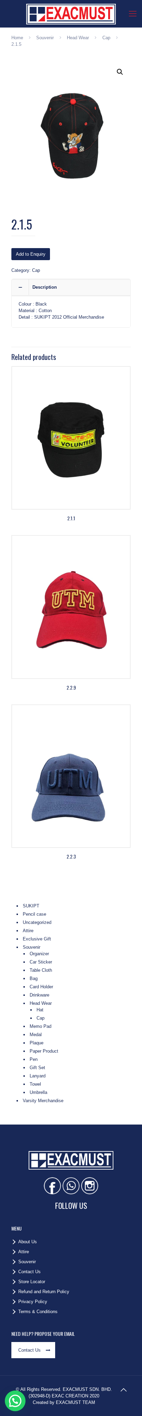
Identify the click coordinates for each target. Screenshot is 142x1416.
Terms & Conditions (38, 1311)
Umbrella (38, 1092)
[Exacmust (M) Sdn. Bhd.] (71, 13)
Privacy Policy (32, 1301)
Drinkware (39, 995)
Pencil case (34, 914)
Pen (34, 1059)
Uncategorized (37, 922)
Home (17, 37)
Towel (35, 1084)
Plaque (36, 1042)
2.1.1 (71, 518)
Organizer (39, 953)
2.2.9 (71, 687)
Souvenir (45, 37)
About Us (27, 1241)
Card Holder (41, 986)
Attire (28, 930)
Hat (40, 1009)
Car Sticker (41, 962)
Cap (106, 37)
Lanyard (37, 1075)
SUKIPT (31, 905)
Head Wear (78, 37)
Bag (34, 978)
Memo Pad (40, 1026)
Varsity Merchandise (43, 1100)
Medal (36, 1034)
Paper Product (44, 1051)
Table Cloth (41, 970)
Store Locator (31, 1281)
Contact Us (29, 1271)
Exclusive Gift (37, 938)
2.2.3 (71, 856)
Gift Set (37, 1067)
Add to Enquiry (30, 254)
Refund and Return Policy (43, 1291)
